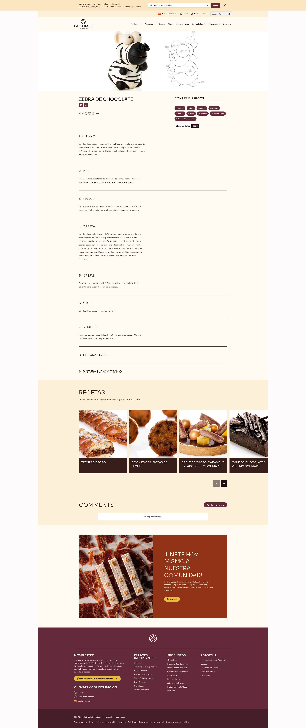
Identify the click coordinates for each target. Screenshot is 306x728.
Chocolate (172, 660)
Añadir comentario (215, 505)
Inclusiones (172, 675)
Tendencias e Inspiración (145, 667)
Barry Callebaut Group (144, 678)
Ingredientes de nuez (177, 668)
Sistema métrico (183, 126)
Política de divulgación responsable (144, 722)
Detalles (204, 113)
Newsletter (139, 686)
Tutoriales (205, 675)
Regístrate (172, 599)
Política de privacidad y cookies (111, 722)
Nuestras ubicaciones (211, 668)
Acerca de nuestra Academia (214, 660)
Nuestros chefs (208, 671)
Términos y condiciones (85, 722)
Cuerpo (180, 108)
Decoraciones (173, 679)
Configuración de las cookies (175, 722)
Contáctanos (140, 682)
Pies (191, 108)
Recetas (162, 24)
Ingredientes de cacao (177, 664)
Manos (202, 108)
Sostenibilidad (140, 670)
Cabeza (215, 108)
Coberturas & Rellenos (177, 671)
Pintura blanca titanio (186, 119)
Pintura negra (219, 113)
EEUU (195, 126)
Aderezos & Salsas (175, 683)
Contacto (227, 24)
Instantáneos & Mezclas (178, 687)
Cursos (204, 664)
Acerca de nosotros (143, 674)
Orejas (180, 113)
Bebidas (171, 690)
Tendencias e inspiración (178, 24)
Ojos (192, 113)
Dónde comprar (141, 690)
